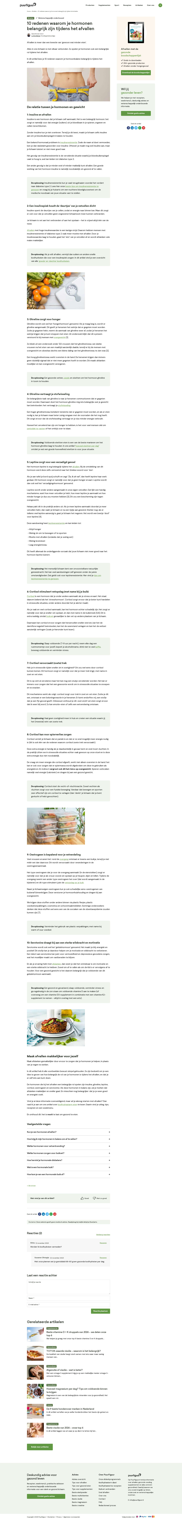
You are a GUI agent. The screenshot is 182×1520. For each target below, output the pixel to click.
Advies (49, 1405)
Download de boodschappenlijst (136, 73)
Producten (90, 5)
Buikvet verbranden (107, 1489)
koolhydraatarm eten (67, 1104)
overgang (64, 859)
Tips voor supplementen (82, 1489)
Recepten (127, 5)
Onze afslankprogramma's (109, 1479)
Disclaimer (51, 1517)
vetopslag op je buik (74, 882)
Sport (116, 5)
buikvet (49, 616)
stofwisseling (64, 405)
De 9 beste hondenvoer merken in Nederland (70, 1409)
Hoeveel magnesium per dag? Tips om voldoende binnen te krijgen (76, 1390)
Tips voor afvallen (79, 1482)
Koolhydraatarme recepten (110, 1486)
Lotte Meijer (35, 36)
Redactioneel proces (107, 1505)
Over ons (150, 5)
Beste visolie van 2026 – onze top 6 (64, 1428)
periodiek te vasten (36, 428)
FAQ (100, 1502)
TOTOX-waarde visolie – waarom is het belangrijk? (73, 1351)
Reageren (103, 1243)
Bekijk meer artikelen (40, 1447)
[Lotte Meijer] (29, 35)
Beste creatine (78, 1505)
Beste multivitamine (80, 1495)
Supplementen (104, 5)
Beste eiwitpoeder (79, 1492)
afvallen (76, 466)
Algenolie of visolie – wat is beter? (64, 1370)
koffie (98, 647)
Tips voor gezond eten (81, 1486)
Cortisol (30, 596)
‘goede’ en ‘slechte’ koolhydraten (54, 261)
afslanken (56, 964)
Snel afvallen (104, 1492)
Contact (102, 1499)
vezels (67, 378)
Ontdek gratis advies (136, 113)
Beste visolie (77, 1499)
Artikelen (139, 5)
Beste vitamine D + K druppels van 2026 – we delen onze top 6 (76, 1334)
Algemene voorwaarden (71, 1517)
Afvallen (34, 11)
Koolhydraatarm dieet (108, 1482)
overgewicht (60, 337)
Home (28, 11)
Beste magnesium (79, 1502)
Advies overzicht (79, 1479)
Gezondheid (51, 1347)
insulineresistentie (68, 142)
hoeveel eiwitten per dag (87, 446)
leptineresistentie (56, 523)
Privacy (59, 1517)
